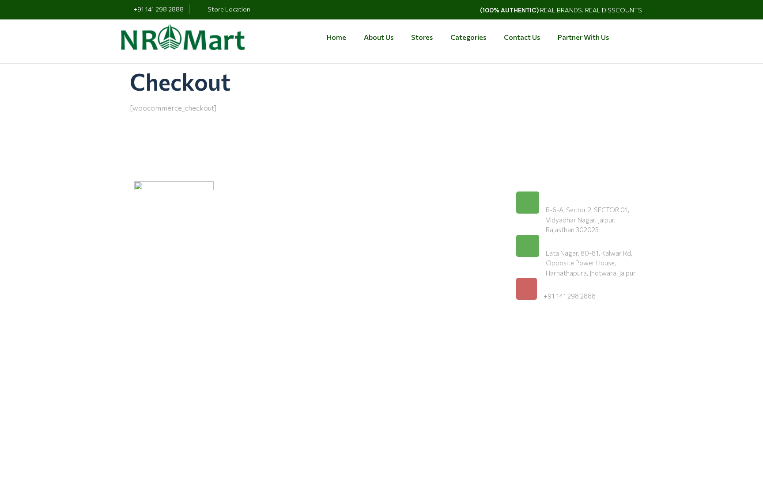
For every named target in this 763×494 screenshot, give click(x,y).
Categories (468, 37)
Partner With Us (583, 37)
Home (336, 37)
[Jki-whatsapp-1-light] (566, 331)
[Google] (545, 331)
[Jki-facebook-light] (524, 331)
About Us (378, 37)
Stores (422, 37)
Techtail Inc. (293, 395)
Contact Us (522, 37)
